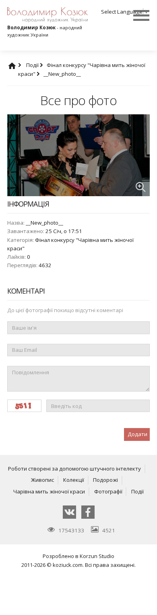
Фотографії (108, 491)
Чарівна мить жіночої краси (49, 491)
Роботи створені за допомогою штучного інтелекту (74, 468)
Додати (137, 434)
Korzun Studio (97, 556)
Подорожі (105, 479)
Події (33, 65)
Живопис (42, 479)
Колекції (73, 479)
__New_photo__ (62, 73)
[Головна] (19, 65)
